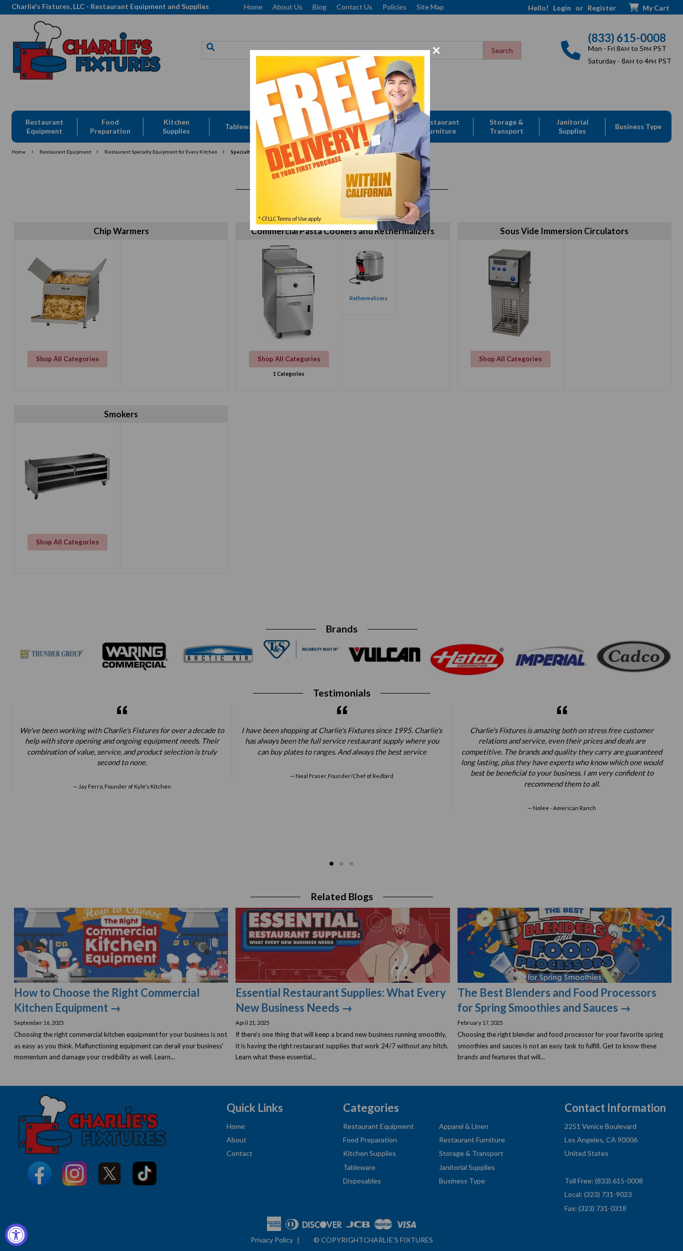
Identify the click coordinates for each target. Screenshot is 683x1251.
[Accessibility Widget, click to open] (16, 1234)
